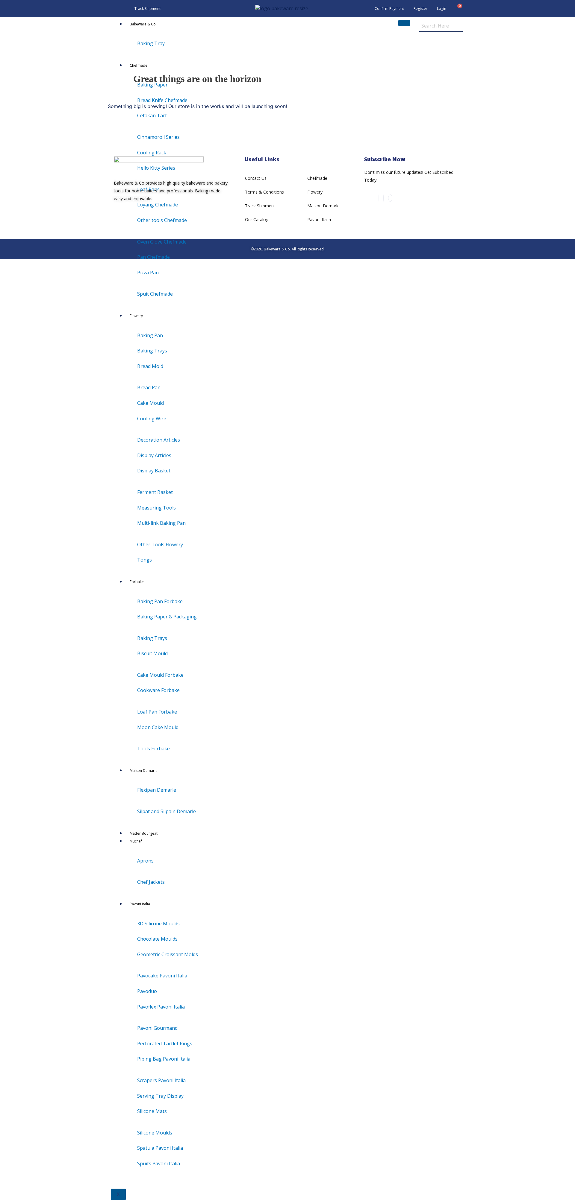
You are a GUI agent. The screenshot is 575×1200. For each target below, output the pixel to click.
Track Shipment (147, 8)
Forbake (137, 581)
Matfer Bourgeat (144, 833)
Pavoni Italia (140, 904)
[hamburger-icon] (404, 23)
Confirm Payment (389, 8)
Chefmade (138, 65)
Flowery (136, 315)
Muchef (136, 841)
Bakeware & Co (143, 24)
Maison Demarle (144, 770)
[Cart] (457, 9)
